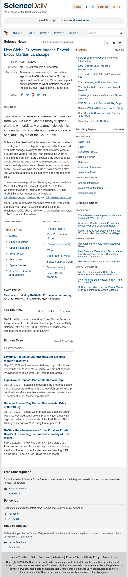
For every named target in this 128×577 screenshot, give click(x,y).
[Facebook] (22, 95)
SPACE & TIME (83, 136)
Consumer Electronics (90, 167)
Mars (50, 250)
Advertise (58, 557)
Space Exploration (20, 248)
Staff (33, 557)
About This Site (19, 557)
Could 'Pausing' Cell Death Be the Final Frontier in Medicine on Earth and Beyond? (101, 232)
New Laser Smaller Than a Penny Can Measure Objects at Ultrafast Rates (98, 224)
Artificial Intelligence (88, 182)
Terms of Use (110, 557)
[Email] (44, 95)
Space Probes (17, 265)
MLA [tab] (40, 311)
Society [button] (58, 32)
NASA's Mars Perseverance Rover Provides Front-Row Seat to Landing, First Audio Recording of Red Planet (36, 434)
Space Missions (18, 242)
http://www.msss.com (58, 197)
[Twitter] (28, 95)
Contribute (44, 557)
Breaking (81, 49)
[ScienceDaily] (25, 6)
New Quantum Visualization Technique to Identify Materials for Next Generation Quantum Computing (100, 254)
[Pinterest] (33, 95)
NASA (13, 236)
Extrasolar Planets (88, 151)
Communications (87, 193)
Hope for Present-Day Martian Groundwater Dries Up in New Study (37, 405)
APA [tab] (51, 311)
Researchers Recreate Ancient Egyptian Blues (99, 245)
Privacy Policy (73, 557)
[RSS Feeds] (114, 6)
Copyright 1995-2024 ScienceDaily (24, 562)
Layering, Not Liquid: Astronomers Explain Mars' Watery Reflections (35, 358)
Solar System (17, 253)
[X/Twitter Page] (93, 6)
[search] (121, 32)
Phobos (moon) (56, 229)
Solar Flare (84, 141)
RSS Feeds (14, 493)
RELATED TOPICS (13, 221)
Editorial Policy (91, 557)
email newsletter (79, 20)
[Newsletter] (120, 6)
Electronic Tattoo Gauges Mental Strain (99, 261)
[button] (107, 42)
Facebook (13, 513)
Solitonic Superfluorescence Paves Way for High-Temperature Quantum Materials (101, 288)
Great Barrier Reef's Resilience (94, 121)
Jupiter (82, 146)
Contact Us (14, 547)
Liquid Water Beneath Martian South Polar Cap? (34, 380)
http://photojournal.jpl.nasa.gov (22, 197)
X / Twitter (13, 518)
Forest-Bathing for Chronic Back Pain (98, 82)
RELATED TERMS (51, 221)
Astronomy (15, 259)
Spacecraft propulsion (60, 261)
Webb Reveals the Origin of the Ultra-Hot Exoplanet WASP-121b (100, 217)
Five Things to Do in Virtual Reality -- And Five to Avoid (100, 281)
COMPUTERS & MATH (86, 177)
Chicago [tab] (65, 311)
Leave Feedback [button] (17, 542)
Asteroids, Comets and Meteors (20, 273)
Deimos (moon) (56, 267)
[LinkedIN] (39, 95)
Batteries (83, 162)
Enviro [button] (43, 32)
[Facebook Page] (86, 6)
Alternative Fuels (87, 172)
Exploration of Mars (58, 256)
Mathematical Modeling (90, 187)
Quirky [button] (72, 32)
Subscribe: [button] (103, 6)
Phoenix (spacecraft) (59, 244)
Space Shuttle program (55, 275)
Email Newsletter (17, 488)
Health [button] (17, 32)
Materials (9, 295)
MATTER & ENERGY (85, 156)
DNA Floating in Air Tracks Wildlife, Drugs (100, 103)
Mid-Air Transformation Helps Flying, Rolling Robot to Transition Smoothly (97, 273)
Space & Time (13, 229)
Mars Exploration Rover (57, 236)
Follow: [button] (78, 6)
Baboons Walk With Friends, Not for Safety (100, 108)
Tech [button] (30, 32)
